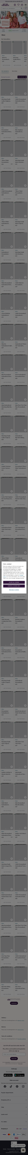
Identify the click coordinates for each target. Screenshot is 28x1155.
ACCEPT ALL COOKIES (14, 582)
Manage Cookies (14, 589)
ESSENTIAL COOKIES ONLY (14, 586)
